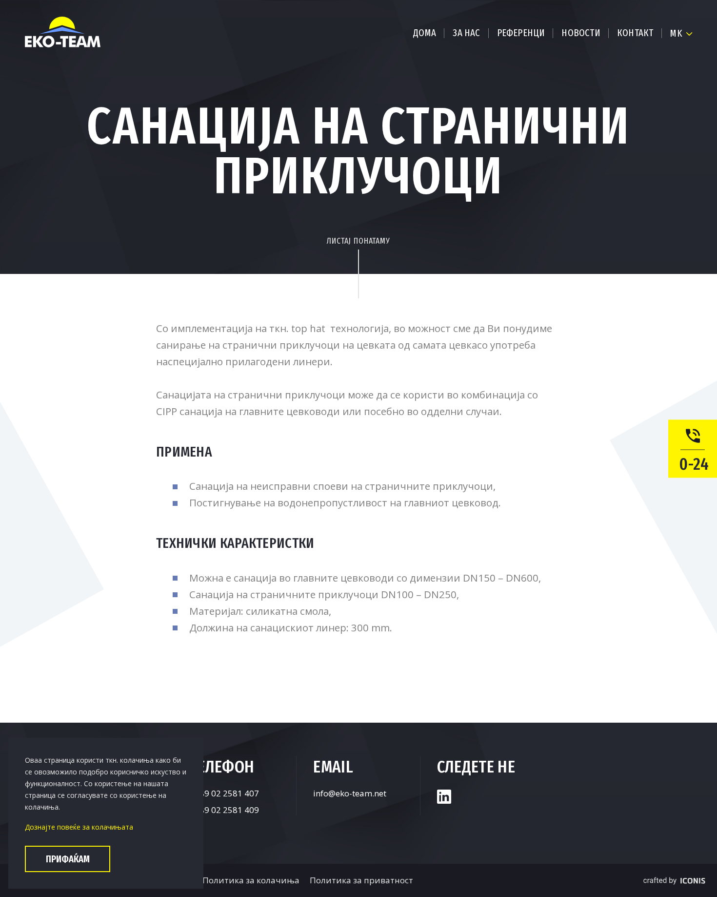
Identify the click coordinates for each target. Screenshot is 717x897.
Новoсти (580, 33)
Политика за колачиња (250, 880)
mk (676, 33)
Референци (521, 33)
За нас (466, 33)
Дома (425, 33)
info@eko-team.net (349, 793)
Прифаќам (68, 859)
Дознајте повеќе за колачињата (79, 827)
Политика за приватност (361, 880)
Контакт (635, 33)
